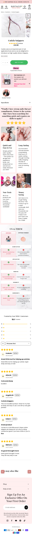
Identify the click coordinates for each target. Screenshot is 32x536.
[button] (2, 7)
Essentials (7, 12)
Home (2, 12)
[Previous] (2, 471)
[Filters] (3, 343)
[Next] (29, 471)
